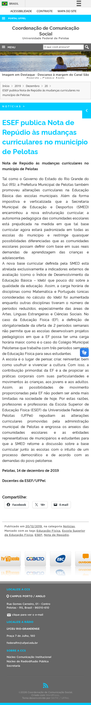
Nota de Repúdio (56, 535)
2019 (18, 86)
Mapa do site (67, 11)
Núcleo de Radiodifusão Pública (28, 661)
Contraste (45, 11)
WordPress (52, 695)
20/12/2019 (33, 526)
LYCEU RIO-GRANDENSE (23, 628)
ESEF (38, 535)
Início (5, 86)
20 (46, 86)
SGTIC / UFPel (59, 698)
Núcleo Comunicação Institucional (29, 656)
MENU (10, 47)
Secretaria (13, 665)
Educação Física (48, 530)
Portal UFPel (17, 18)
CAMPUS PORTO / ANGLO (27, 596)
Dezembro (33, 86)
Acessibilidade (21, 11)
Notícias (11, 106)
